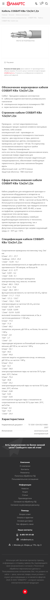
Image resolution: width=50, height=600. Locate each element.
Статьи (25, 495)
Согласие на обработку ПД (25, 501)
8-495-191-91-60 (27, 534)
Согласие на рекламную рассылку (25, 505)
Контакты (25, 469)
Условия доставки (25, 521)
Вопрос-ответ (25, 514)
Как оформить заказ (25, 524)
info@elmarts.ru (9, 73)
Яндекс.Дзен (25, 591)
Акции (25, 492)
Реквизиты (25, 472)
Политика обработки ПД (25, 476)
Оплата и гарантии (25, 517)
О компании (25, 466)
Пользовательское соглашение (25, 479)
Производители (25, 498)
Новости (25, 488)
